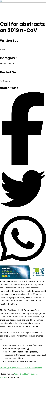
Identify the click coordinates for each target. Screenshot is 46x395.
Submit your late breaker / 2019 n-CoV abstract (21, 368)
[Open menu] (1, 16)
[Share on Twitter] (23, 189)
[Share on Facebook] (23, 129)
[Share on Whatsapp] (23, 238)
